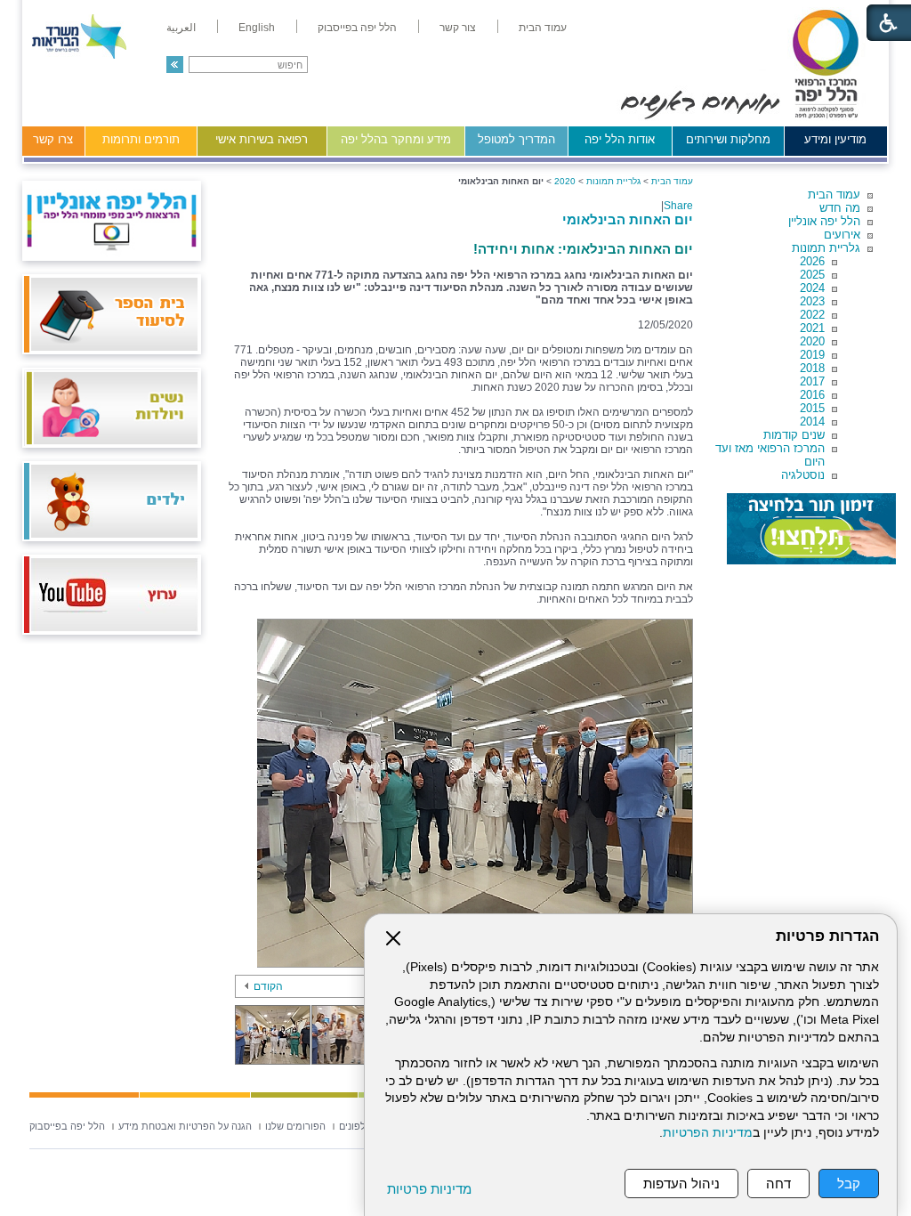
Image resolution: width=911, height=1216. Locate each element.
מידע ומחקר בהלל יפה (396, 139)
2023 (812, 301)
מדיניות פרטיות (429, 1188)
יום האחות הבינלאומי (627, 219)
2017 (812, 381)
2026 (812, 261)
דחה (778, 1183)
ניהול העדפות (681, 1183)
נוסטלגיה (803, 475)
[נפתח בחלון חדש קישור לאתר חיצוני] (811, 528)
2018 (812, 368)
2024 (812, 288)
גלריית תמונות (826, 248)
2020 (812, 341)
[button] (174, 64)
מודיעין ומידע (835, 139)
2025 (812, 274)
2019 (812, 354)
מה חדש (839, 208)
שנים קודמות (794, 435)
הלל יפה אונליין (824, 221)
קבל (848, 1183)
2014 (812, 421)
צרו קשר (53, 139)
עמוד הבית (834, 194)
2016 (812, 394)
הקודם (268, 986)
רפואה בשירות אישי (261, 139)
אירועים (842, 234)
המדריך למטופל (516, 139)
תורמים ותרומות (141, 139)
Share (678, 205)
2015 (812, 408)
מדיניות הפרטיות (708, 1132)
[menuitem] (543, 27)
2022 (812, 314)
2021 (812, 328)
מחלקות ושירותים (728, 139)
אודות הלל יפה (619, 139)
